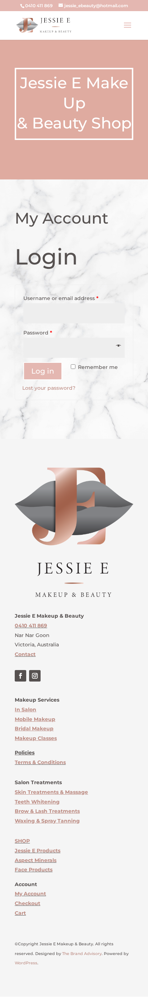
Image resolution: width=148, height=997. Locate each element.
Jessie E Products (37, 850)
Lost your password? (48, 388)
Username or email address (60, 298)
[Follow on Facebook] (20, 676)
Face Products (33, 869)
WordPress (26, 962)
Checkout (27, 903)
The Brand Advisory (82, 953)
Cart (20, 913)
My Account (30, 893)
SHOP (22, 841)
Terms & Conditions (40, 762)
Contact (25, 654)
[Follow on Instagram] (35, 676)
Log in (42, 371)
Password (37, 332)
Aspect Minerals (35, 860)
